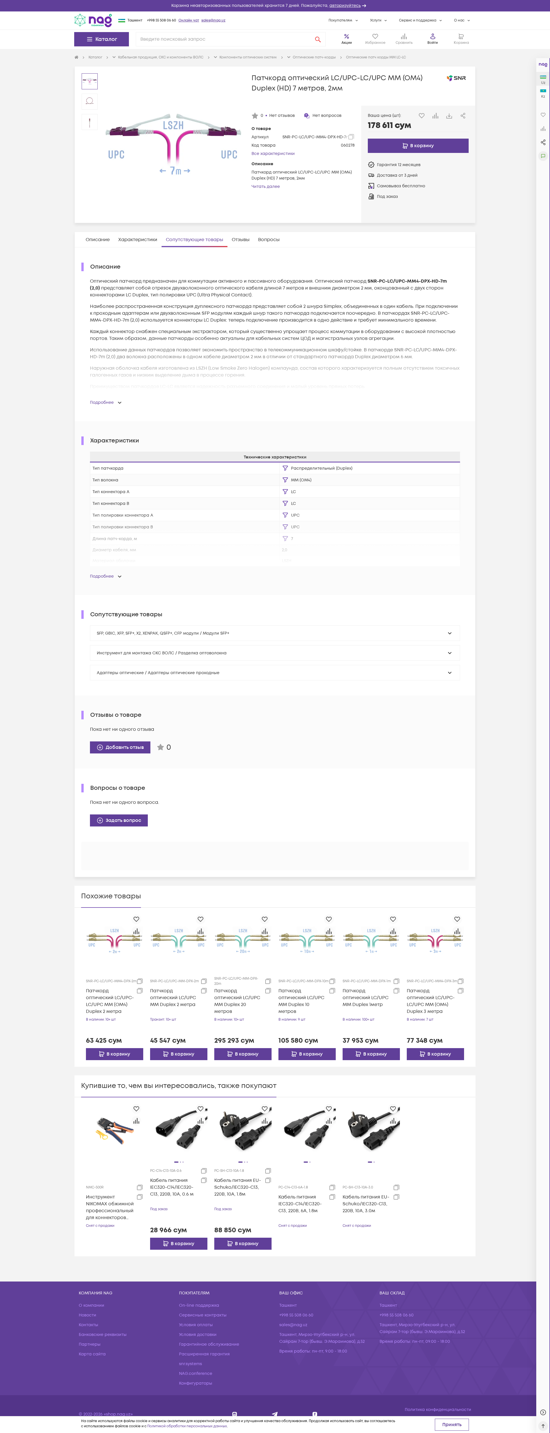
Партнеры (90, 1344)
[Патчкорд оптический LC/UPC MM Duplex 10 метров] (307, 941)
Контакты (88, 1325)
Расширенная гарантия (204, 1354)
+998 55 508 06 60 (161, 20)
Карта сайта (92, 1354)
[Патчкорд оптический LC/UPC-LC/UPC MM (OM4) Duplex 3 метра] (435, 941)
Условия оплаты (196, 1325)
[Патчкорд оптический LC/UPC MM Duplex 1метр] (371, 941)
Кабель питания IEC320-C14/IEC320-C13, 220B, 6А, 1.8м (300, 1204)
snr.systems (190, 1364)
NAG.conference (195, 1373)
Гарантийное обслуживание (209, 1344)
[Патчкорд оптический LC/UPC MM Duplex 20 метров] (243, 941)
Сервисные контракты (203, 1315)
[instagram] (234, 1414)
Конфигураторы (195, 1383)
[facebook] (315, 1414)
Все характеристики (273, 153)
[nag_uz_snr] (274, 1414)
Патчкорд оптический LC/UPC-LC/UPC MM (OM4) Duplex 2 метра (110, 1001)
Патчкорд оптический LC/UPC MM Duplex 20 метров (237, 1001)
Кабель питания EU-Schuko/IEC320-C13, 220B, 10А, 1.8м (237, 1187)
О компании (91, 1305)
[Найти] (318, 39)
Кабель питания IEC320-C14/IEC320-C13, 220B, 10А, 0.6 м (172, 1187)
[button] (275, 5)
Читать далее (266, 186)
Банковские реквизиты (103, 1334)
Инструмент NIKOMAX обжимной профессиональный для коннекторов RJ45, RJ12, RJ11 (110, 1207)
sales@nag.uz (213, 20)
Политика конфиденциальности (438, 1409)
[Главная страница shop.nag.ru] (76, 57)
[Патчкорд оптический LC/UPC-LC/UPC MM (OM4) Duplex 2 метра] (114, 941)
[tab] (97, 239)
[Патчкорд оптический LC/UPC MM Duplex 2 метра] (178, 941)
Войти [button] (432, 42)
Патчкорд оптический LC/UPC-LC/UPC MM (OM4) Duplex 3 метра (431, 1001)
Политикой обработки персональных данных (187, 1426)
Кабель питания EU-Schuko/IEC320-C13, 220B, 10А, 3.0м (366, 1204)
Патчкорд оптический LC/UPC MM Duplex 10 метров (301, 1001)
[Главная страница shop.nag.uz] (93, 20)
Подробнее (102, 402)
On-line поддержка (199, 1305)
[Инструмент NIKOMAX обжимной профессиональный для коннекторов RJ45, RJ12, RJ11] (114, 1130)
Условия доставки (198, 1334)
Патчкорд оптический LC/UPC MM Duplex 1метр (365, 998)
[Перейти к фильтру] (285, 468)
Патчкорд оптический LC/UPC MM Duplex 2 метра (173, 998)
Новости (87, 1315)
